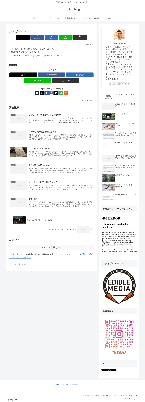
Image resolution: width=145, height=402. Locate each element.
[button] (80, 37)
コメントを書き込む (51, 247)
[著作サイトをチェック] (37, 93)
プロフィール (95, 395)
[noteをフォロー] (56, 93)
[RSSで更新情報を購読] (66, 93)
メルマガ (13, 65)
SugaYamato (119, 43)
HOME (87, 395)
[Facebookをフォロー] (46, 93)
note (135, 395)
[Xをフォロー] (42, 93)
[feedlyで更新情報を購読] (61, 93)
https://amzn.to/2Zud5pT (52, 56)
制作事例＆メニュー (109, 395)
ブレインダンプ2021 (125, 395)
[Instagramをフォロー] (51, 93)
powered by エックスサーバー (65, 384)
